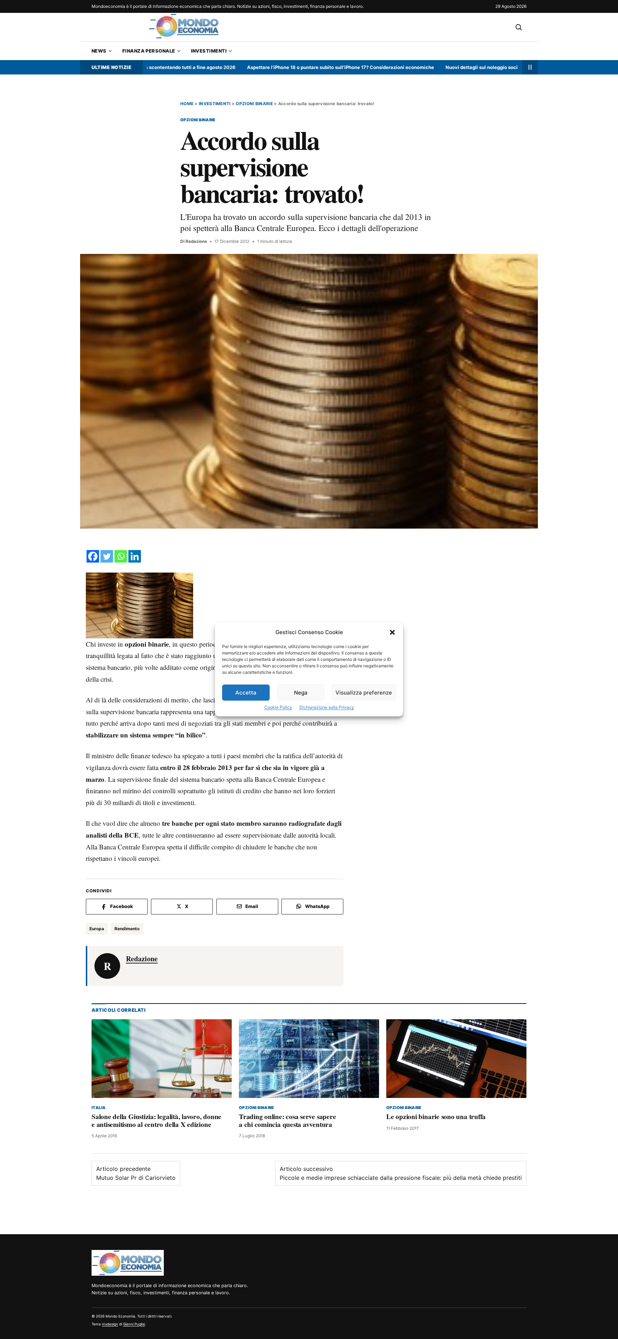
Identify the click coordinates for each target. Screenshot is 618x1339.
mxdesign (110, 1324)
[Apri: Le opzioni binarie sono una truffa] (456, 1058)
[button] (392, 632)
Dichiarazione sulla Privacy (326, 707)
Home (186, 103)
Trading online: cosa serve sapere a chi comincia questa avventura (287, 1120)
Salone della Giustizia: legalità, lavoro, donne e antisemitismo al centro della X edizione (156, 1120)
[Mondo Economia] (128, 1263)
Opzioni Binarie (254, 103)
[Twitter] (106, 556)
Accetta (245, 692)
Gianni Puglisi (134, 1324)
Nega (301, 692)
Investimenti (209, 51)
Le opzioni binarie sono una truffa (436, 1117)
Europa (96, 928)
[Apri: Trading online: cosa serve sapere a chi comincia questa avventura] (309, 1058)
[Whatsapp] (120, 556)
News (99, 51)
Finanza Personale (148, 51)
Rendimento (126, 928)
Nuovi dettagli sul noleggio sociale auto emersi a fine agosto (472, 67)
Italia (99, 1107)
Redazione (196, 241)
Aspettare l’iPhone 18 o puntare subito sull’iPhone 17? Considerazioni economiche (297, 67)
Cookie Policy (278, 707)
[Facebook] (93, 556)
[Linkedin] (134, 556)
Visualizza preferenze (363, 692)
